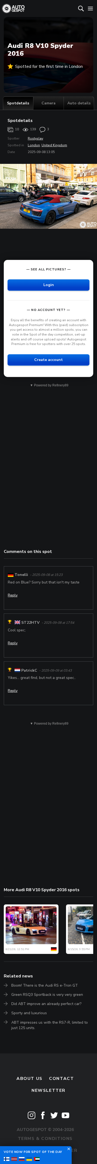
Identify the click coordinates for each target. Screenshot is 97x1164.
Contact (61, 1079)
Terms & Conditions (45, 1139)
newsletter (48, 1090)
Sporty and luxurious (29, 1013)
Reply (13, 595)
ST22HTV (30, 622)
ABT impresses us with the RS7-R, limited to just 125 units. (49, 1025)
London (34, 145)
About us (29, 1079)
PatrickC (29, 670)
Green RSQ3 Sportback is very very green (47, 994)
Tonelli (21, 574)
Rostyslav (35, 138)
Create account (48, 359)
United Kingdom (54, 145)
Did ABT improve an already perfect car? (46, 1003)
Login (48, 284)
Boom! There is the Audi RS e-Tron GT (44, 985)
